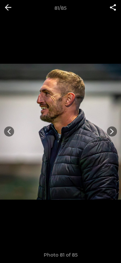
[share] (113, 8)
